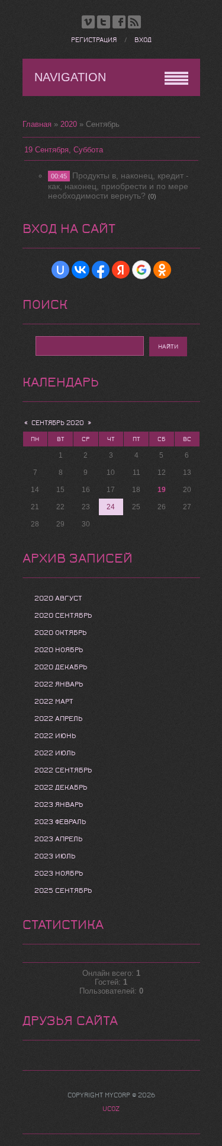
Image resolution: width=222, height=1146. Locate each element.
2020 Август (58, 598)
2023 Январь (58, 804)
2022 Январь (58, 684)
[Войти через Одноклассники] (162, 270)
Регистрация (94, 40)
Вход (143, 40)
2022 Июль (54, 753)
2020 (68, 124)
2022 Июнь (55, 736)
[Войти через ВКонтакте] (80, 270)
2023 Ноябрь (58, 873)
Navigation (70, 77)
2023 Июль (54, 856)
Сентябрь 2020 (57, 423)
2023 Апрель (58, 839)
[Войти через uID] (60, 270)
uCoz (111, 1109)
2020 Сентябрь (63, 615)
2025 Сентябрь (63, 890)
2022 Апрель (58, 718)
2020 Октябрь (60, 632)
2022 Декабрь (60, 787)
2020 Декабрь (60, 667)
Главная (37, 124)
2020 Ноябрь (58, 650)
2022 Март (53, 701)
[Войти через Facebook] (101, 270)
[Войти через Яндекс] (121, 270)
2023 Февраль (60, 822)
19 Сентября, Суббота (63, 149)
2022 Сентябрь (63, 770)
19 (161, 490)
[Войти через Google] (141, 269)
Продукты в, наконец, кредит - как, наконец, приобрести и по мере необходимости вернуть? (118, 185)
